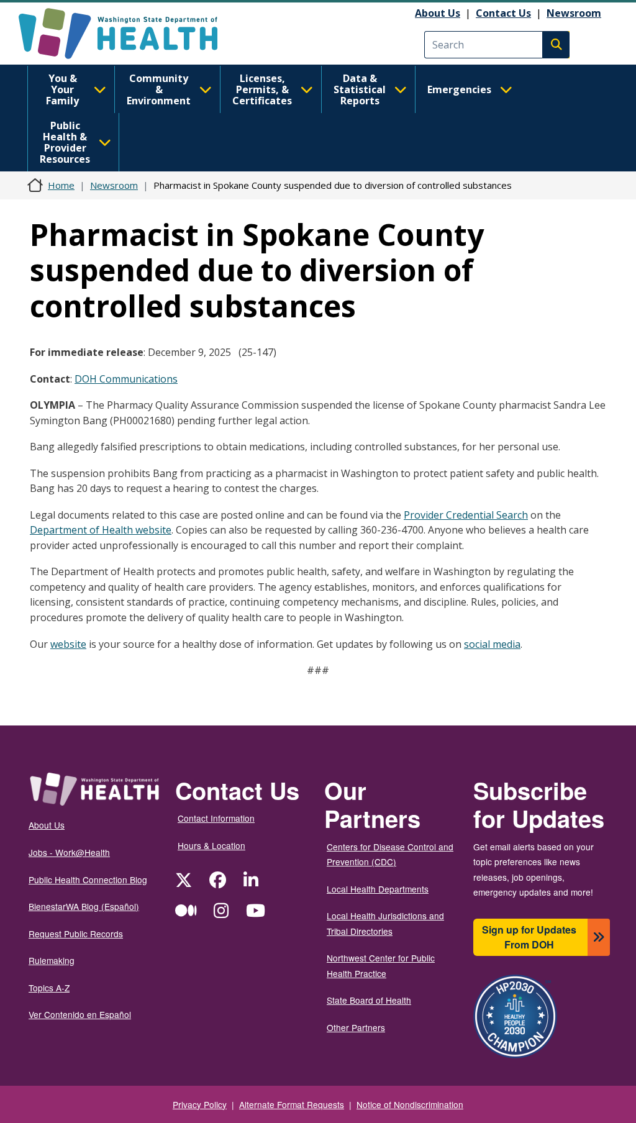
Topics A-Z (49, 987)
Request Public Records (76, 933)
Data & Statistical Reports (360, 89)
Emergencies (459, 89)
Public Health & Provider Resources (65, 142)
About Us (437, 13)
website (68, 644)
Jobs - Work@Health (69, 852)
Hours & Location (211, 845)
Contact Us (503, 13)
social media (492, 644)
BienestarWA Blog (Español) (84, 906)
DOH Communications (126, 379)
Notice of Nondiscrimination (410, 1104)
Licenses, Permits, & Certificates (262, 89)
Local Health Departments (378, 889)
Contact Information (216, 818)
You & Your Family (62, 89)
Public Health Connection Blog (88, 879)
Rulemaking (52, 960)
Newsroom (574, 13)
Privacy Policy (200, 1104)
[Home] (128, 33)
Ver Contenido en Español (80, 1014)
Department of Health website (100, 530)
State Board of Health (369, 1000)
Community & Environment (159, 89)
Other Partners (356, 1027)
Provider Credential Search (466, 515)
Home (61, 185)
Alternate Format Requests (291, 1104)
